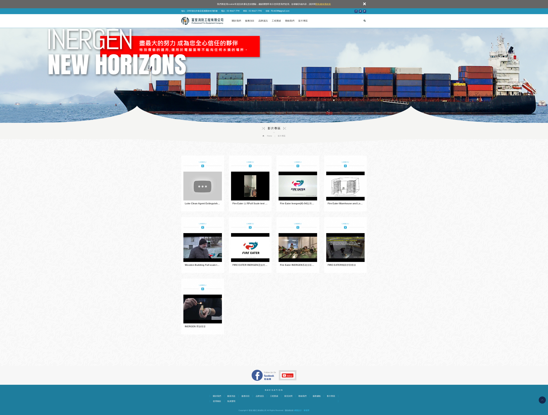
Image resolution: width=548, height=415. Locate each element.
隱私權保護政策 (323, 4)
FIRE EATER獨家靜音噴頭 (345, 245)
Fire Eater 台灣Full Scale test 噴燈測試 (250, 183)
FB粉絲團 (264, 375)
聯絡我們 (289, 21)
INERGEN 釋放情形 (202, 306)
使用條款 (217, 401)
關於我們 (236, 21)
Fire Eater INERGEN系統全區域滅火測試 (297, 245)
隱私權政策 (289, 410)
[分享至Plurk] (364, 11)
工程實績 (276, 21)
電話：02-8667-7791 (230, 11)
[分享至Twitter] (360, 11)
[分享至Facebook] (356, 11)
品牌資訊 (263, 21)
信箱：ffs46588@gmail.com (277, 11)
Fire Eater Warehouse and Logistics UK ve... (345, 183)
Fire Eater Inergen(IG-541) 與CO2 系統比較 (297, 183)
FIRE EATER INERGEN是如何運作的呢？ (250, 245)
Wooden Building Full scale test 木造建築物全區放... (202, 245)
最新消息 (231, 396)
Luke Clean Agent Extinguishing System (202, 183)
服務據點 (317, 396)
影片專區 (303, 21)
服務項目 (249, 21)
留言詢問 (288, 396)
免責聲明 (231, 401)
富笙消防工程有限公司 (202, 21)
